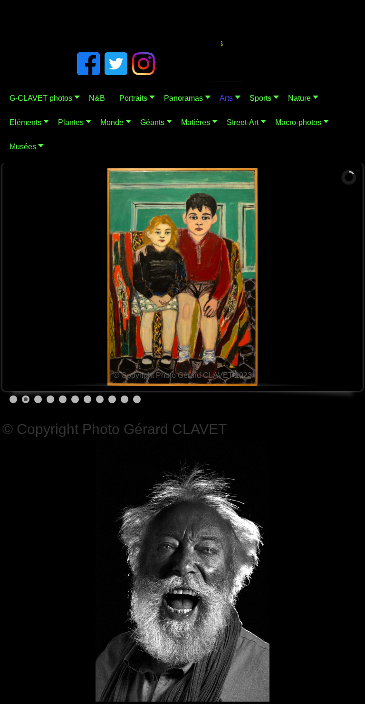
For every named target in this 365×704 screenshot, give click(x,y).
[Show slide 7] (87, 399)
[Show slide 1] (13, 399)
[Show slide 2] (25, 399)
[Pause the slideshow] (328, 277)
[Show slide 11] (137, 399)
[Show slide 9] (112, 399)
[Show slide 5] (63, 399)
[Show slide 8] (100, 399)
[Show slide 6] (75, 399)
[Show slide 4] (50, 399)
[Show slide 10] (124, 399)
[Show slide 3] (38, 399)
